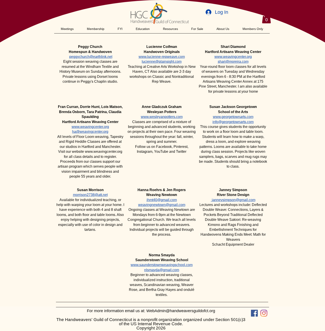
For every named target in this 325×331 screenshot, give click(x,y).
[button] (266, 17)
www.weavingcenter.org (103, 151)
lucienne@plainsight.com (162, 61)
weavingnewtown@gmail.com (161, 205)
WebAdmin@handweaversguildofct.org (180, 311)
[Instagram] (263, 313)
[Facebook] (254, 313)
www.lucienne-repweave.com (162, 57)
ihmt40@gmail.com (162, 200)
